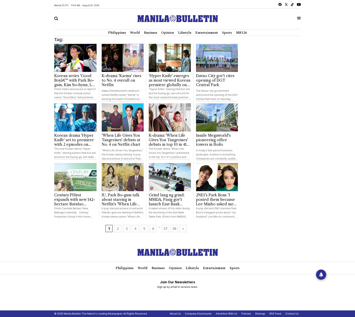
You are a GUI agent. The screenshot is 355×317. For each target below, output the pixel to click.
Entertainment (206, 32)
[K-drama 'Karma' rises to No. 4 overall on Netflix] (123, 58)
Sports (227, 32)
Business (150, 32)
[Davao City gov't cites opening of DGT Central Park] (217, 58)
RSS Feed (275, 313)
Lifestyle (184, 32)
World (135, 32)
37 (166, 229)
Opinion (167, 32)
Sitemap (260, 313)
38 (174, 229)
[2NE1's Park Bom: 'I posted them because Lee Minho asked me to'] (217, 177)
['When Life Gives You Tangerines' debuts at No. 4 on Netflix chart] (123, 117)
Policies (246, 313)
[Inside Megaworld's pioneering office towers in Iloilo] (217, 117)
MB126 (241, 32)
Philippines (117, 32)
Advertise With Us (226, 313)
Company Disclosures (198, 313)
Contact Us (292, 313)
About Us (175, 313)
